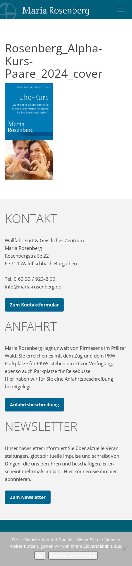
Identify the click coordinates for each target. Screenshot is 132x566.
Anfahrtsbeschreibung (34, 405)
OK (40, 555)
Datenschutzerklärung (73, 555)
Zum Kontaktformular (34, 305)
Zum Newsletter (27, 497)
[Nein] (124, 549)
